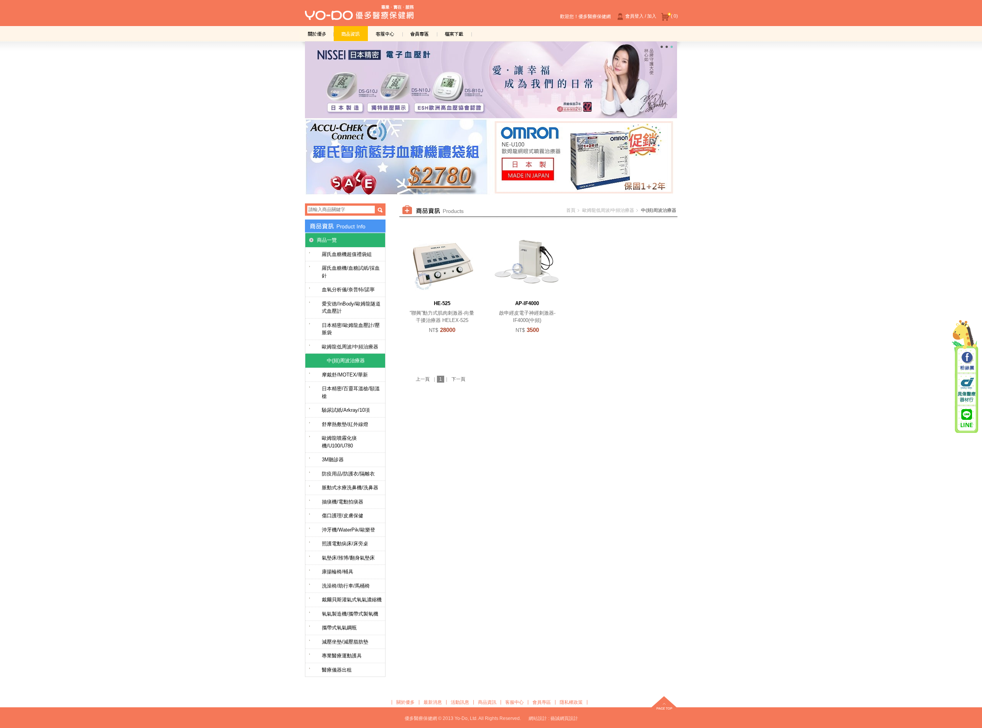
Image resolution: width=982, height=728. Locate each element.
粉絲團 (966, 361)
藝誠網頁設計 (564, 718)
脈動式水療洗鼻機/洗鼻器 (350, 487)
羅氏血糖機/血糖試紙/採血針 (351, 272)
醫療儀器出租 (337, 670)
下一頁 (458, 379)
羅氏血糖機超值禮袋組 (347, 254)
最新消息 (432, 702)
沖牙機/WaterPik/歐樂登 (348, 530)
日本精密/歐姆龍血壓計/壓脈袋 (351, 329)
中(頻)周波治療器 (346, 360)
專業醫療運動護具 (342, 656)
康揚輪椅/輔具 (337, 571)
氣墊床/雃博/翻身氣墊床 (348, 558)
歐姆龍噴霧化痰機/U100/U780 (339, 442)
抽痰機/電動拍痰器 (342, 502)
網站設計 (538, 718)
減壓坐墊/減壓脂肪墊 (345, 642)
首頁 (570, 210)
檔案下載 (454, 33)
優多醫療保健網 (359, 15)
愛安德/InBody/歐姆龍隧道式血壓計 (351, 307)
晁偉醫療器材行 (966, 390)
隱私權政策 (571, 702)
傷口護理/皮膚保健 (342, 515)
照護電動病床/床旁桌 (345, 543)
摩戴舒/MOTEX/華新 (345, 375)
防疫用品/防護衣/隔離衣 (348, 474)
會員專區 (420, 33)
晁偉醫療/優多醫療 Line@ (966, 418)
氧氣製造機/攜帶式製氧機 (350, 614)
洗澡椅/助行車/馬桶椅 (346, 586)
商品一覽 (327, 240)
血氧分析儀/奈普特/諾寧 (348, 289)
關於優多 (316, 33)
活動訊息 (460, 702)
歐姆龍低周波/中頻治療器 (350, 347)
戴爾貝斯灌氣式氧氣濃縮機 (352, 600)
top (664, 703)
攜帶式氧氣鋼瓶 (339, 628)
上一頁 (423, 379)
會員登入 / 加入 (640, 16)
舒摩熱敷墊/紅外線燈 (345, 424)
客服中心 (385, 33)
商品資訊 (351, 33)
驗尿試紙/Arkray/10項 (346, 410)
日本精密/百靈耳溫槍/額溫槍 (351, 392)
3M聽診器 (333, 459)
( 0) (674, 16)
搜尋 (380, 209)
